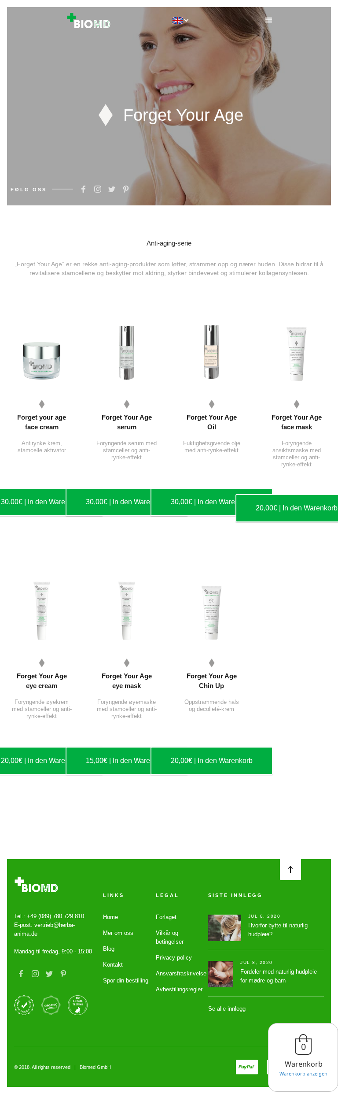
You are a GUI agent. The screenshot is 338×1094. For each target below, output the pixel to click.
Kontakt (113, 964)
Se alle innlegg (227, 1008)
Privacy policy (174, 957)
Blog (108, 948)
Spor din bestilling (125, 980)
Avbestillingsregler (179, 989)
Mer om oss (118, 933)
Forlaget (166, 917)
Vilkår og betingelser (170, 937)
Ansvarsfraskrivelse (181, 973)
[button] (269, 20)
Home (110, 917)
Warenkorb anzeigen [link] (303, 1073)
